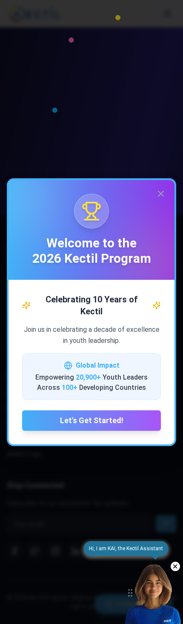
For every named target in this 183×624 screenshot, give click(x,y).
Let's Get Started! (91, 420)
